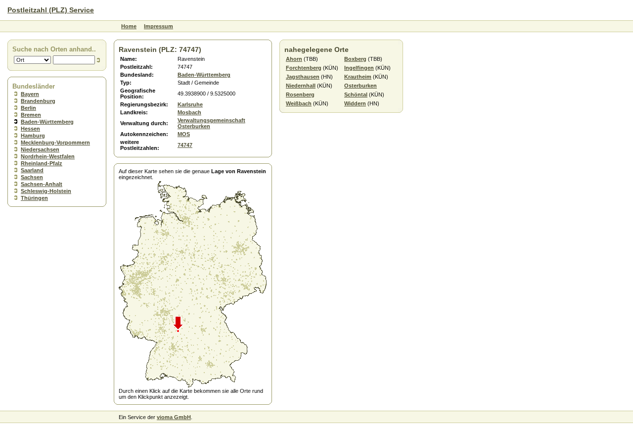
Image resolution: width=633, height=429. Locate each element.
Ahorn (294, 59)
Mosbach (189, 112)
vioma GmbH (174, 417)
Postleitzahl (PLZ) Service (50, 10)
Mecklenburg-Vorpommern (55, 142)
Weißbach (299, 103)
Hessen (30, 129)
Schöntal (355, 94)
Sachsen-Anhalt (41, 184)
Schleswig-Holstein (46, 191)
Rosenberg (300, 94)
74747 (185, 145)
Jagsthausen (302, 77)
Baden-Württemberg (47, 122)
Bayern (30, 94)
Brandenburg (38, 101)
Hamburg (33, 136)
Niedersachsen (40, 149)
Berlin (28, 108)
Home (128, 26)
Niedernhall (301, 86)
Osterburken (360, 86)
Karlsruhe (190, 104)
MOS (184, 134)
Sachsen (32, 177)
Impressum (158, 26)
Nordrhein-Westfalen (48, 156)
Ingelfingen (359, 68)
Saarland (32, 170)
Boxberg (355, 59)
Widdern (355, 103)
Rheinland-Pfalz (41, 163)
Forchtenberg (303, 68)
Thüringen (34, 198)
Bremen (31, 115)
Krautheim (357, 77)
